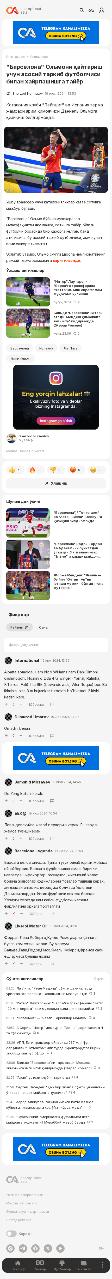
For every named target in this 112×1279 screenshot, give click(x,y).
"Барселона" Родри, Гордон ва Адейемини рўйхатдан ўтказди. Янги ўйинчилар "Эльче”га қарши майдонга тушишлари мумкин (78, 550)
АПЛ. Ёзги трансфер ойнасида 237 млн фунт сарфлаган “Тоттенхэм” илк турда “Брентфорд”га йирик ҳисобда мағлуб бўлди (53, 1047)
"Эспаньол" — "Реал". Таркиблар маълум (50, 1018)
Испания (46, 348)
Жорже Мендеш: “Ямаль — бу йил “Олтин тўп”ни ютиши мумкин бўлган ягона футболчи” (78, 581)
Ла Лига (71, 348)
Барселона (19, 348)
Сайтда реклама (18, 1220)
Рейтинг (16, 627)
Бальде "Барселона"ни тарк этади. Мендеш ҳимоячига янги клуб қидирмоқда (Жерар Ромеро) (78, 319)
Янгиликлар (39, 57)
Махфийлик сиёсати (21, 1203)
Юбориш (36, 704)
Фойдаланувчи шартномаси (27, 1212)
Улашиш (59, 483)
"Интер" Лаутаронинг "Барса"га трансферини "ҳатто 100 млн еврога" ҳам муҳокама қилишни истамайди (78, 287)
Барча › (100, 979)
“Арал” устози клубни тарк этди (42, 1077)
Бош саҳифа (15, 57)
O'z (91, 10)
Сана (43, 627)
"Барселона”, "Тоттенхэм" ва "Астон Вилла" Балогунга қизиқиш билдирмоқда (78, 516)
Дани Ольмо (20, 359)
